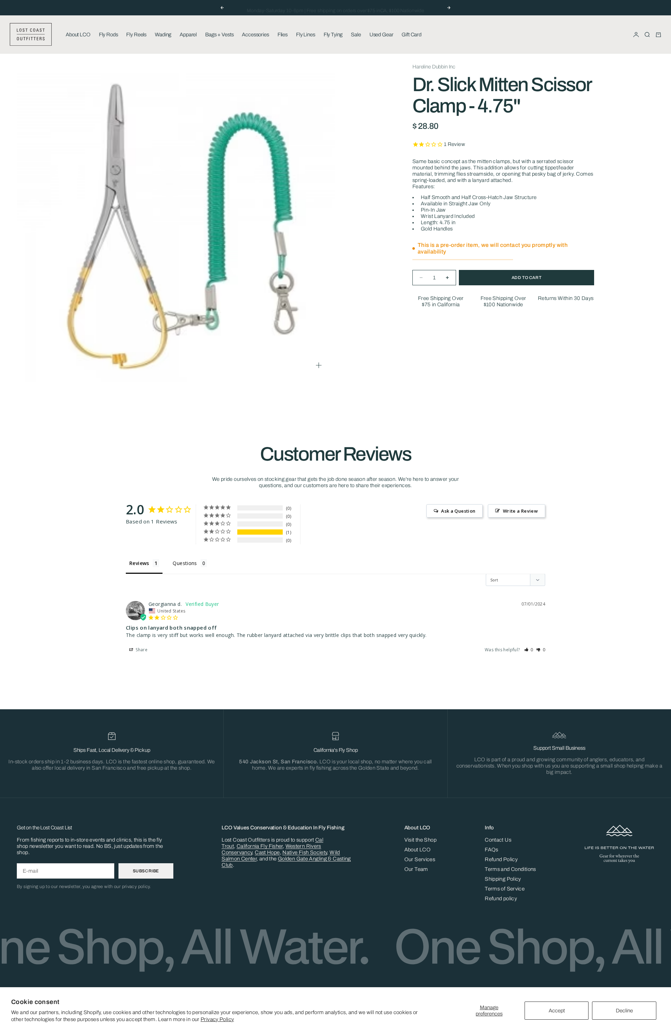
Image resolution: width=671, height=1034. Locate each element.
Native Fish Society (304, 852)
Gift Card (411, 34)
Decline (624, 1010)
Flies (282, 34)
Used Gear (381, 34)
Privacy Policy (217, 1019)
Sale (356, 34)
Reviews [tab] (139, 563)
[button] (529, 650)
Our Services (419, 859)
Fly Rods (108, 34)
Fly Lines (305, 34)
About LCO (78, 34)
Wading (163, 34)
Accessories (255, 34)
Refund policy (501, 898)
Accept (557, 1010)
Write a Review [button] (520, 511)
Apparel (188, 34)
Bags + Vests (219, 34)
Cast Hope (267, 852)
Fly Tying (333, 34)
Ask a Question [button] (458, 511)
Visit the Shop (420, 840)
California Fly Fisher (260, 846)
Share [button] (141, 650)
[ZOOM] (319, 365)
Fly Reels (136, 34)
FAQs (491, 849)
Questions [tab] (185, 563)
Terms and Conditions (510, 869)
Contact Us (498, 840)
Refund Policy (501, 859)
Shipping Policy (503, 879)
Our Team (416, 869)
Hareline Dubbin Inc (433, 66)
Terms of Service (505, 889)
